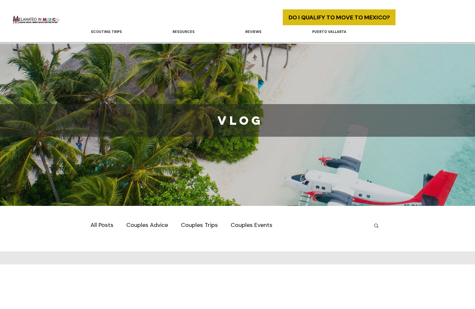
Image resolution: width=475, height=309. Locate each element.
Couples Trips (199, 225)
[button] (204, 32)
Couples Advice (147, 225)
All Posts (101, 225)
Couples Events (251, 225)
